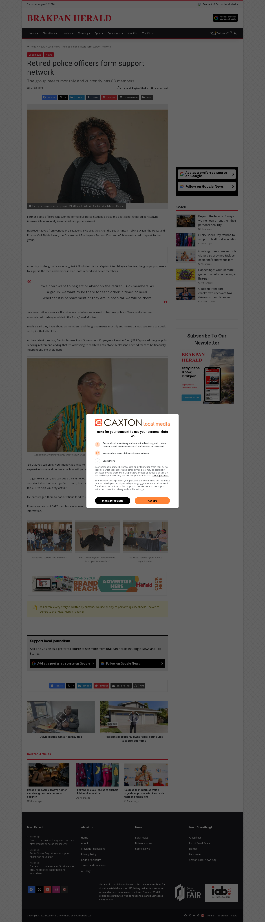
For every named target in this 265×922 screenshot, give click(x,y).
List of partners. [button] (161, 475)
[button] (132, 460)
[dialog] (132, 461)
